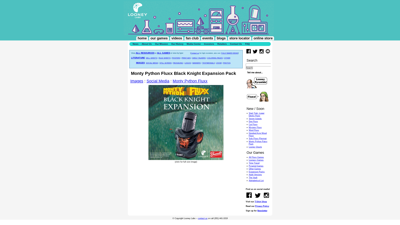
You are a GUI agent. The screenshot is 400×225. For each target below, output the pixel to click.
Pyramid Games (256, 166)
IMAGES (140, 63)
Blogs (221, 38)
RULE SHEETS (164, 58)
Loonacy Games (256, 160)
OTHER (227, 58)
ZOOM (219, 63)
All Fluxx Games (256, 157)
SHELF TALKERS (199, 58)
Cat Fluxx (253, 124)
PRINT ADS (186, 58)
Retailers (222, 44)
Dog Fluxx (253, 121)
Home (142, 38)
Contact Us (236, 44)
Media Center (194, 44)
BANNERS (196, 63)
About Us (147, 44)
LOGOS (188, 63)
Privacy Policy (262, 206)
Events (207, 38)
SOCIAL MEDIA (152, 63)
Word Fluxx (254, 130)
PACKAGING (178, 63)
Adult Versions (255, 174)
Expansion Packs (257, 172)
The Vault (253, 177)
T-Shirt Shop (261, 201)
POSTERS (176, 58)
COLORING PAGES (215, 58)
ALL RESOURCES (145, 53)
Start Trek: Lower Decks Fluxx (256, 114)
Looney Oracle (255, 147)
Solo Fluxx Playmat (258, 138)
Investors (209, 44)
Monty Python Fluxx (190, 81)
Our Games (159, 38)
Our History (177, 44)
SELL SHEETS (151, 58)
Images (136, 81)
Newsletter (262, 211)
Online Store (263, 38)
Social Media (158, 81)
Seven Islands (255, 119)
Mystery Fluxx (255, 127)
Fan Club (192, 38)
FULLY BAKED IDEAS (229, 53)
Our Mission (161, 44)
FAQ (247, 44)
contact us (203, 218)
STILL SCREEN (166, 63)
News (135, 44)
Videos (176, 38)
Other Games (255, 169)
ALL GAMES (163, 53)
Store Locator (239, 38)
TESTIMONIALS (208, 63)
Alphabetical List (256, 180)
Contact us (195, 53)
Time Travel (254, 163)
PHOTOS (226, 63)
